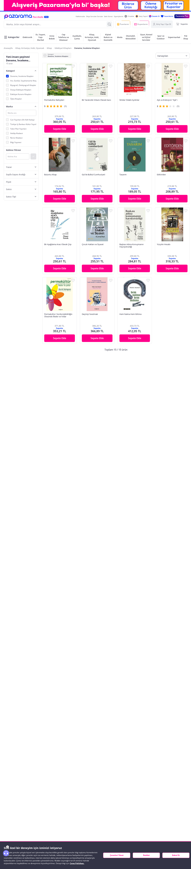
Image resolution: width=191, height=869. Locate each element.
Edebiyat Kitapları (63, 48)
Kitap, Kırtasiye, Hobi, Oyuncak (29, 48)
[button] (18, 17)
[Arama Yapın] (109, 24)
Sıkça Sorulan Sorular (94, 16)
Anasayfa (8, 48)
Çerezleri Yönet (117, 855)
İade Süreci (108, 16)
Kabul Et (176, 855)
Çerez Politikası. (77, 863)
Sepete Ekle (59, 129)
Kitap (49, 48)
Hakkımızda (80, 16)
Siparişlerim (118, 16)
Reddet (146, 855)
